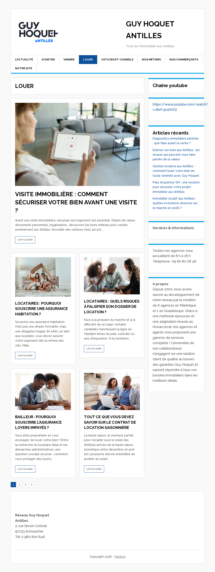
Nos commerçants (183, 59)
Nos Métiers (151, 59)
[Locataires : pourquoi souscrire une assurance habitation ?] (43, 276)
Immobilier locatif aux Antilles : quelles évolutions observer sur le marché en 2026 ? (175, 203)
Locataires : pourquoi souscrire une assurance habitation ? (41, 308)
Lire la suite (25, 239)
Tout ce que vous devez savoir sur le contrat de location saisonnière (110, 422)
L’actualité (24, 59)
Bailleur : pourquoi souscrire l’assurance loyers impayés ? (38, 422)
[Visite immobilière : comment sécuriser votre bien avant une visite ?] (77, 144)
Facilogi (120, 556)
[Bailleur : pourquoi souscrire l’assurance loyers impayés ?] (43, 391)
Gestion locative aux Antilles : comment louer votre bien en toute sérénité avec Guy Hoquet (176, 171)
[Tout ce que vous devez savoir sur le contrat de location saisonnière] (112, 391)
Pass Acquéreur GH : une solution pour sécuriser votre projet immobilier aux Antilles (176, 187)
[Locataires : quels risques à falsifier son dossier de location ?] (112, 275)
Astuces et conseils (117, 59)
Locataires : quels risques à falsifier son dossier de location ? (111, 306)
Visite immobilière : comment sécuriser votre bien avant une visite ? (76, 202)
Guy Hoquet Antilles (150, 30)
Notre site (23, 68)
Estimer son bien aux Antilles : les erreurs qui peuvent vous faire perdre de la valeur (176, 154)
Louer (88, 59)
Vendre (69, 59)
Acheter (48, 59)
